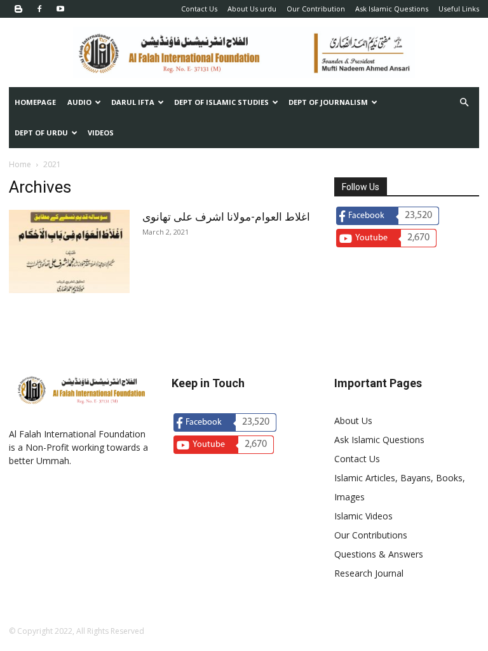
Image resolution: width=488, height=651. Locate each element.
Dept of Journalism (328, 102)
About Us (353, 421)
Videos (101, 132)
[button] (464, 103)
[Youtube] (60, 9)
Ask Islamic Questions (391, 8)
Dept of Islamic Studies (221, 102)
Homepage (35, 102)
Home (20, 164)
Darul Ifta (132, 102)
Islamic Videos (363, 516)
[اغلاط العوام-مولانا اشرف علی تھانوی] (69, 251)
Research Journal (368, 573)
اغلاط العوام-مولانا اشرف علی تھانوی (226, 216)
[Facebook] (39, 9)
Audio (79, 102)
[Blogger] (18, 9)
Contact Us (199, 8)
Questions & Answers (378, 554)
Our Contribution (316, 8)
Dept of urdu (41, 132)
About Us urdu (251, 8)
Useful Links (458, 8)
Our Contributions (370, 535)
